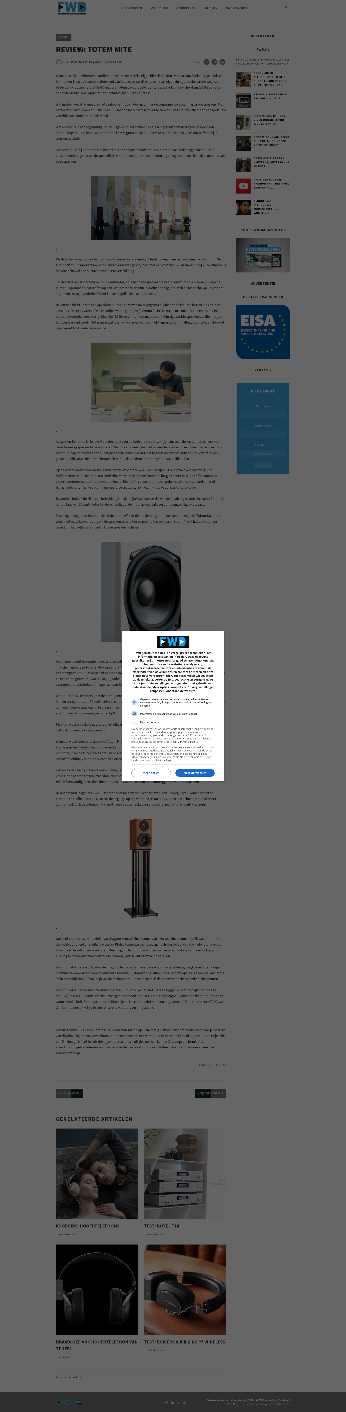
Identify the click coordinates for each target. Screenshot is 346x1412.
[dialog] (173, 706)
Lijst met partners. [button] (188, 741)
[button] (173, 722)
